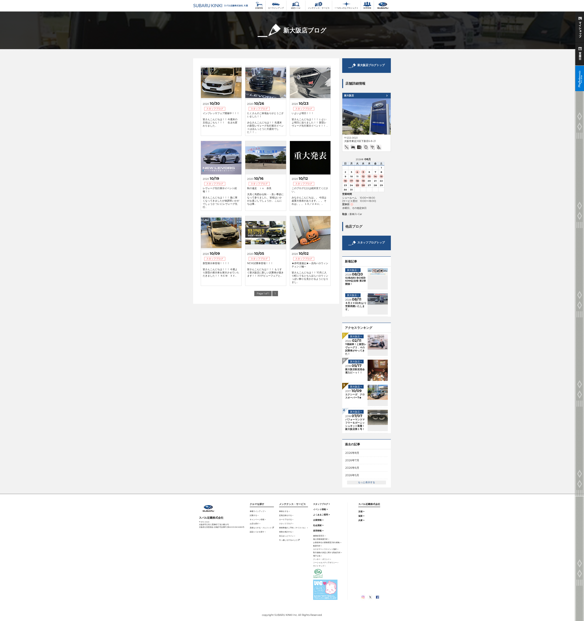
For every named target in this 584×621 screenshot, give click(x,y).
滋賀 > (361, 516)
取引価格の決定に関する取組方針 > (327, 552)
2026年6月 (352, 467)
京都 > (361, 511)
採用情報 (367, 8)
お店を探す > (255, 523)
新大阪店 (349, 95)
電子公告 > (317, 556)
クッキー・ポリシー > (322, 559)
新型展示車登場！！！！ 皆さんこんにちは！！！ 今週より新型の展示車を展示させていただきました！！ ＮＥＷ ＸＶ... (221, 269)
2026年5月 (352, 475)
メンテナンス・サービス (319, 8)
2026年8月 (352, 453)
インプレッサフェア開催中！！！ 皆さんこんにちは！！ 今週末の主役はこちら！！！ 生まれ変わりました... (221, 119)
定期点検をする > (286, 515)
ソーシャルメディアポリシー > (325, 562)
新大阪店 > (353, 270)
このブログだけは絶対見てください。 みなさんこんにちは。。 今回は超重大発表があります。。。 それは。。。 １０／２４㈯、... (310, 196)
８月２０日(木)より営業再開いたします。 (356, 306)
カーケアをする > (286, 519)
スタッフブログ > (286, 523)
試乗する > (254, 515)
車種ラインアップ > (258, 511)
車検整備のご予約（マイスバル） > (293, 528)
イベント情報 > (320, 509)
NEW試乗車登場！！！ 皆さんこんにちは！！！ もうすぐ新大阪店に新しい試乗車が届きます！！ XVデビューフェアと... (265, 269)
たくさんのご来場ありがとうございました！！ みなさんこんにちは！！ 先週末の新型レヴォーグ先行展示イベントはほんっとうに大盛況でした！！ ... (265, 123)
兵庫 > (361, 520)
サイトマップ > (319, 566)
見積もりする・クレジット (261, 528)
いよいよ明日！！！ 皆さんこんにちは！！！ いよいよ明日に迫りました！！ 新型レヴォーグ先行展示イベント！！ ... (310, 119)
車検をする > (284, 511)
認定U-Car (296, 8)
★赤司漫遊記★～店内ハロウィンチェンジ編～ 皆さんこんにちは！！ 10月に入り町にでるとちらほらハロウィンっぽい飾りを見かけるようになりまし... (310, 273)
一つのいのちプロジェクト (346, 8)
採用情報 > (318, 530)
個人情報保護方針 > (321, 539)
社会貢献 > (318, 525)
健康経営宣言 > (319, 536)
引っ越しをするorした (288, 540)
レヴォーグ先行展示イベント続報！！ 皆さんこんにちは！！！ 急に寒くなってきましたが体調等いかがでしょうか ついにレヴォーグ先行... (221, 198)
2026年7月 (352, 460)
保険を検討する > (286, 532)
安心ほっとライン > (287, 536)
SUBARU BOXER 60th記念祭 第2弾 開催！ (355, 280)
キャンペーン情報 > (258, 519)
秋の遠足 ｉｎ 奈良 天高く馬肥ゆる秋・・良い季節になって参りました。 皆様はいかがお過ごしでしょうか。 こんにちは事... (265, 196)
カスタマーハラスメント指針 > (325, 549)
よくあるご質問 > (321, 514)
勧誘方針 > (317, 546)
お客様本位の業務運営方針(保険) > (327, 542)
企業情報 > (318, 520)
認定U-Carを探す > (258, 532)
